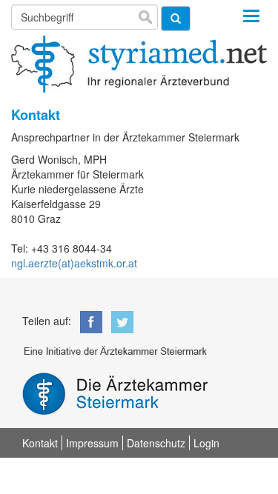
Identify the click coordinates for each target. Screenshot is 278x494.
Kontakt (40, 442)
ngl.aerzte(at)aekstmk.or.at (74, 263)
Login (206, 442)
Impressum (92, 442)
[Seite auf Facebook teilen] (88, 320)
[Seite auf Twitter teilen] (119, 320)
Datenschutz (156, 442)
